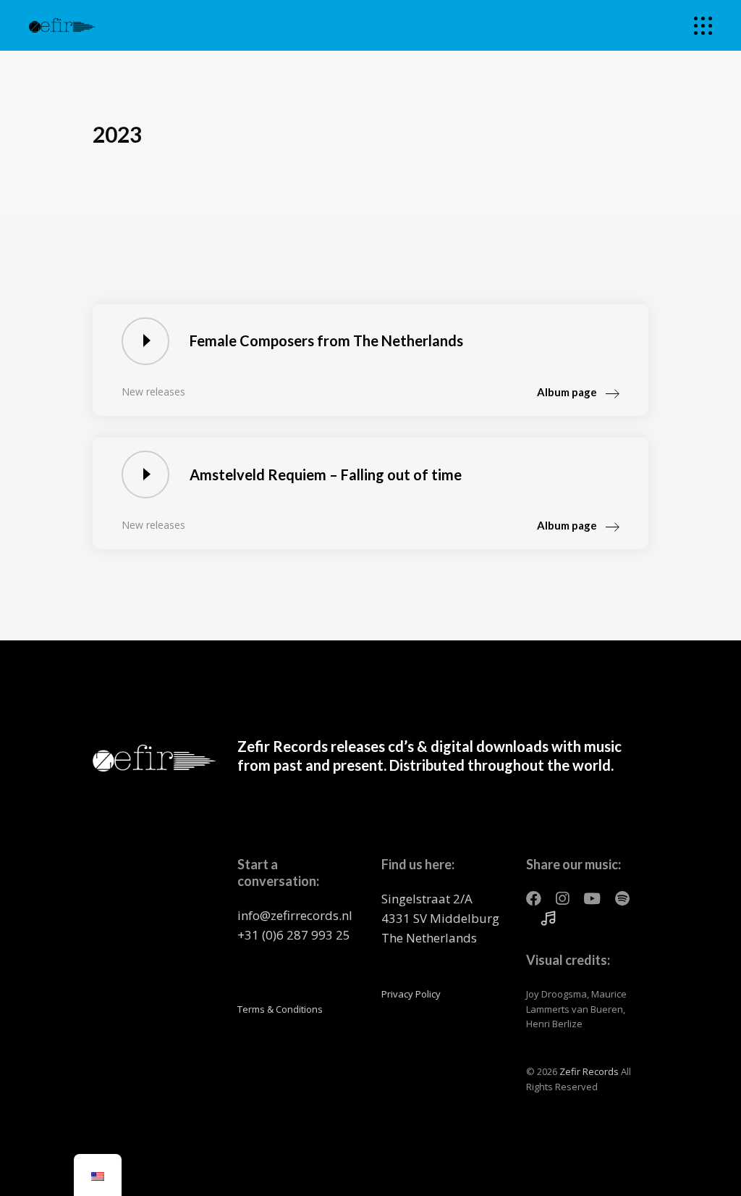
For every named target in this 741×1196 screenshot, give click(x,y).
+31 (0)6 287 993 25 (293, 935)
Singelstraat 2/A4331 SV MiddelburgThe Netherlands (440, 918)
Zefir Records (589, 1071)
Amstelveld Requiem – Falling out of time (326, 474)
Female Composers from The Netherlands (326, 340)
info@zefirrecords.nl (294, 915)
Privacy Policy (411, 993)
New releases (153, 391)
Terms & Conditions (280, 1009)
